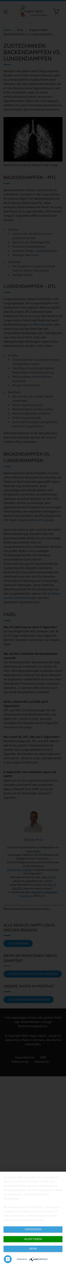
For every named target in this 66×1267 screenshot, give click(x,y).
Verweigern (33, 1229)
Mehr (33, 1248)
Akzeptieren (33, 1239)
